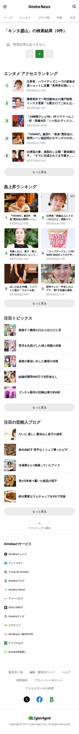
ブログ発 (43, 17)
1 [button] (39, 54)
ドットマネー (16, 563)
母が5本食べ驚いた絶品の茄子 (38, 481)
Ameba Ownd (17, 589)
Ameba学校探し (18, 652)
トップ (8, 17)
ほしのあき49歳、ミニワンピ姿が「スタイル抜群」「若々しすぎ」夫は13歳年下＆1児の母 (24, 291)
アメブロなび (16, 643)
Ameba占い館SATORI (21, 634)
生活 (72, 17)
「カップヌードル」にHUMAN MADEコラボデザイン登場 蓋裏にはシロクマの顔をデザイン (60, 256)
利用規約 (22, 680)
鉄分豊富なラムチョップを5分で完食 (42, 496)
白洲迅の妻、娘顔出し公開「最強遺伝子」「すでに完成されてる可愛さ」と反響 (51, 155)
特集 (59, 17)
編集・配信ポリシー (42, 672)
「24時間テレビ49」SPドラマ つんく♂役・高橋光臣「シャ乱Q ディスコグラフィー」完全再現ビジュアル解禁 (51, 120)
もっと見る (39, 172)
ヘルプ (66, 672)
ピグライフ (15, 625)
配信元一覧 (16, 672)
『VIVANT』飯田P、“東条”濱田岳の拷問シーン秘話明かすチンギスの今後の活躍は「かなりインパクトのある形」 (51, 140)
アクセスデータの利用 (39, 688)
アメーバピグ (16, 598)
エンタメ (25, 17)
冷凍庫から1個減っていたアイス (39, 465)
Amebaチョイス (18, 554)
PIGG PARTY (16, 607)
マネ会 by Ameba (19, 572)
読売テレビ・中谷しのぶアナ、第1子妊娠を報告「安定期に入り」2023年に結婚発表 (60, 291)
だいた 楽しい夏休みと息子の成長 (40, 434)
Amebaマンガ (16, 616)
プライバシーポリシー (48, 680)
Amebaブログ (16, 580)
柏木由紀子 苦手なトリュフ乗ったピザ (43, 449)
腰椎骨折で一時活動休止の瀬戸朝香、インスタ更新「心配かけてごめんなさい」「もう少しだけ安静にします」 (51, 103)
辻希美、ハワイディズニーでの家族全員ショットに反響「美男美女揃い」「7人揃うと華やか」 (51, 85)
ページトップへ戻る (39, 527)
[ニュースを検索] (74, 6)
